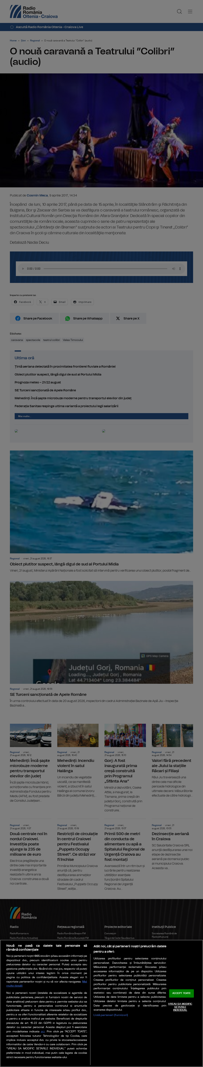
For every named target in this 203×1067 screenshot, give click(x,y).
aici (43, 1031)
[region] (101, 1003)
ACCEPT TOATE (181, 993)
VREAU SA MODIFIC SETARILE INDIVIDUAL (180, 1007)
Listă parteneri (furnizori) (111, 1015)
